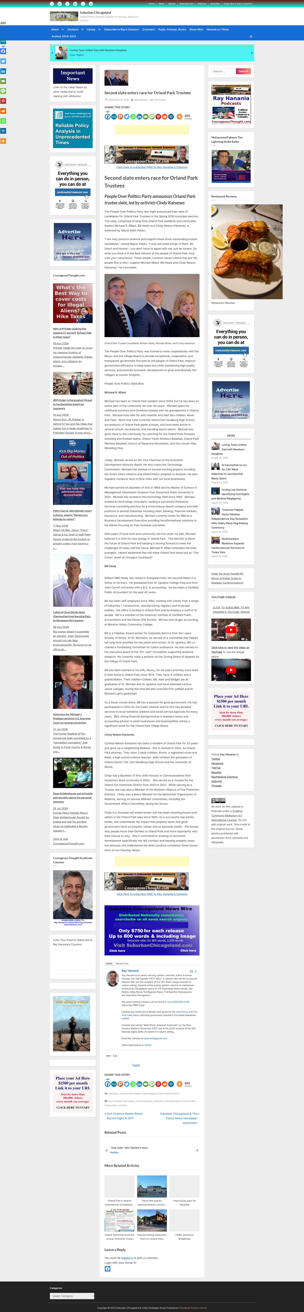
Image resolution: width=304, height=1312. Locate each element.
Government (126, 1093)
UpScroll (216, 781)
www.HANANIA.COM (178, 1001)
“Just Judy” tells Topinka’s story (129, 1147)
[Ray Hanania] (112, 985)
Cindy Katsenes (144, 1101)
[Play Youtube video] (231, 630)
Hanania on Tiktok (218, 29)
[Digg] (171, 114)
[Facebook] (191, 971)
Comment (148, 29)
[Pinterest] (158, 114)
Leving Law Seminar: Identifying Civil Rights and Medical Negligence (230, 494)
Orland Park (164, 1093)
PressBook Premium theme (193, 1308)
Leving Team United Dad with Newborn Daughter (98, 50)
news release (149, 1093)
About (55, 29)
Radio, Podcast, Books (172, 29)
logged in (127, 1258)
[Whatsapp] (133, 114)
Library (91, 29)
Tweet (136, 1065)
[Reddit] (165, 114)
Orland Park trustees (115, 1105)
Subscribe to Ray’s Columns (238, 3)
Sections (72, 29)
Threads (216, 785)
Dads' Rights (77, 55)
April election (116, 1101)
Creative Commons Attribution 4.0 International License (226, 815)
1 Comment (160, 100)
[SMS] (152, 114)
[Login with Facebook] (107, 1269)
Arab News (182, 1011)
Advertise (215, 3)
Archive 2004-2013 (64, 36)
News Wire (196, 29)
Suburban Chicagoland (95, 12)
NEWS (231, 435)
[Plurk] (120, 114)
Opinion (172, 3)
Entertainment (187, 3)
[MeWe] (114, 114)
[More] (179, 114)
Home (152, 3)
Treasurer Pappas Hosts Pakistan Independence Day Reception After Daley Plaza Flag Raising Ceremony (229, 518)
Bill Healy (129, 1101)
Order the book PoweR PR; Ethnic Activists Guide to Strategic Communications (227, 578)
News (161, 3)
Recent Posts (122, 963)
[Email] (146, 114)
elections (114, 1093)
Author (109, 963)
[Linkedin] (139, 114)
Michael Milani (173, 1101)
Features (202, 3)
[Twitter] (127, 114)
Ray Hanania (141, 99)
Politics (175, 1093)
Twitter (147, 1045)
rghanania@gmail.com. (156, 1038)
